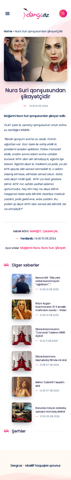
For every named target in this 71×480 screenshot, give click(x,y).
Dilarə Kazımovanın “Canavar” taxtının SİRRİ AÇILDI (50, 332)
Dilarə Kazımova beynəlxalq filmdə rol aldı (51, 358)
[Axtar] (63, 13)
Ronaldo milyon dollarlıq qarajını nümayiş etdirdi (51, 409)
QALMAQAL (50, 231)
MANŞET (35, 231)
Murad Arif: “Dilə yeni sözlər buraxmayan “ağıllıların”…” (48, 281)
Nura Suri (47, 248)
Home (8, 31)
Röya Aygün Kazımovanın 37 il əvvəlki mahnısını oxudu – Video (51, 307)
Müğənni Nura (30, 248)
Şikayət (60, 248)
